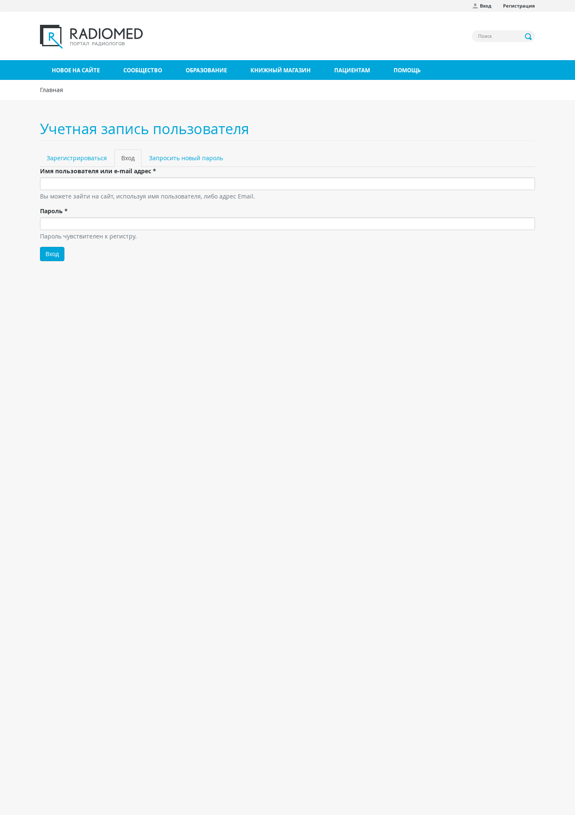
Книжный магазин (280, 70)
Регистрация (519, 6)
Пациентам (352, 70)
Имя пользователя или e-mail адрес (98, 171)
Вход (485, 6)
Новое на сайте (76, 70)
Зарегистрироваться (77, 158)
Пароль (54, 211)
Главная (51, 90)
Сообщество (142, 70)
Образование (206, 70)
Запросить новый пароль (186, 158)
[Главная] (91, 36)
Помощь (407, 70)
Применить (528, 36)
